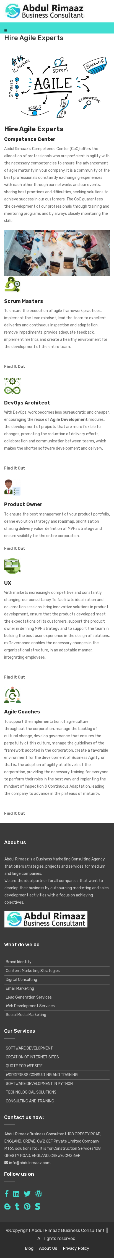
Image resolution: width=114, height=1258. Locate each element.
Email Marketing (20, 988)
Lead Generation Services (29, 997)
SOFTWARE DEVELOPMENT (29, 1048)
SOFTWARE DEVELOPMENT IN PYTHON (39, 1083)
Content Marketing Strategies (33, 970)
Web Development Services (30, 1006)
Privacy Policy (76, 1248)
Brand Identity (19, 962)
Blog (29, 1248)
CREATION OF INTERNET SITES (32, 1057)
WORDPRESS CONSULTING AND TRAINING (42, 1075)
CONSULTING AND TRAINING (30, 1101)
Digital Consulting (21, 979)
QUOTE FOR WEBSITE (24, 1066)
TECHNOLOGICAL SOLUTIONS (31, 1092)
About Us (48, 1248)
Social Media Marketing (26, 1014)
